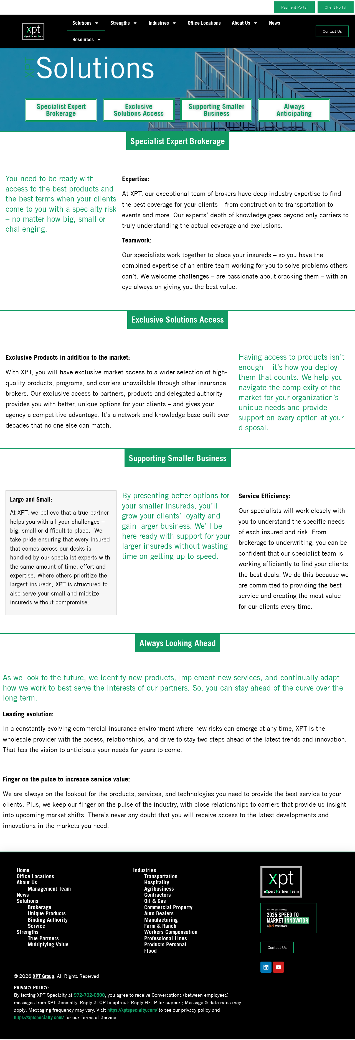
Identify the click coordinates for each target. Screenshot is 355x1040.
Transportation (161, 876)
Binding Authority (48, 919)
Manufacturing (161, 919)
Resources (83, 39)
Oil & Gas (155, 901)
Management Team (49, 888)
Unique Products (47, 913)
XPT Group (43, 976)
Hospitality (156, 882)
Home (23, 870)
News (274, 23)
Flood (150, 950)
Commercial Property (168, 907)
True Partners (43, 938)
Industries (159, 23)
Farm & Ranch (160, 926)
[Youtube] (278, 967)
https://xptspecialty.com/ (132, 1010)
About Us (241, 23)
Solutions (82, 23)
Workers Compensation (170, 932)
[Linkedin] (266, 967)
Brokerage (39, 907)
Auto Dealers (159, 913)
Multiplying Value (48, 944)
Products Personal (165, 944)
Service (36, 926)
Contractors (157, 894)
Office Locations (204, 23)
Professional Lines (165, 938)
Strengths (120, 23)
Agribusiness (159, 888)
